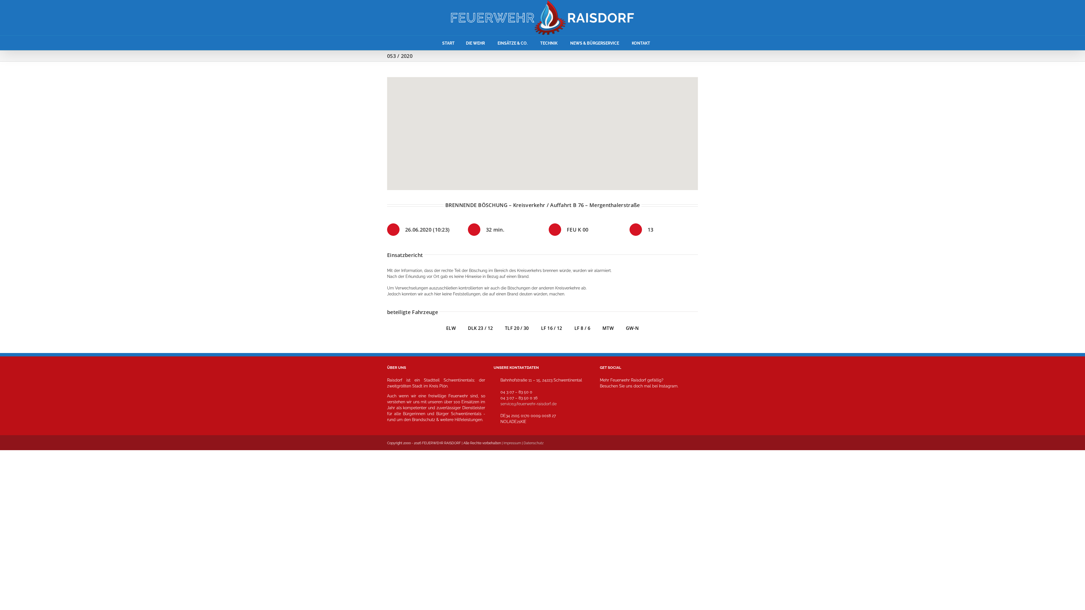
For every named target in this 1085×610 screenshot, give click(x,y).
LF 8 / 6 (582, 328)
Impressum (512, 443)
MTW (608, 328)
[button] (542, 130)
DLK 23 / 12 (486, 328)
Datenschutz (534, 443)
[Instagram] (606, 411)
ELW (457, 328)
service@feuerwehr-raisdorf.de (528, 404)
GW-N (632, 328)
